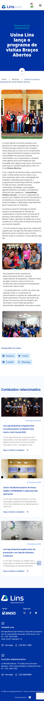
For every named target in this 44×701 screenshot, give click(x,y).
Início (4, 79)
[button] (40, 5)
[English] (31, 3)
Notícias (15, 79)
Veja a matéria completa (13, 450)
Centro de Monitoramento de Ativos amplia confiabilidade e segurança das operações (20, 490)
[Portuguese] (31, 6)
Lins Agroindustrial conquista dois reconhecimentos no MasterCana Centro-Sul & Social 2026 (18, 429)
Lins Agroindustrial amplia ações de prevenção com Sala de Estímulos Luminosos (19, 552)
